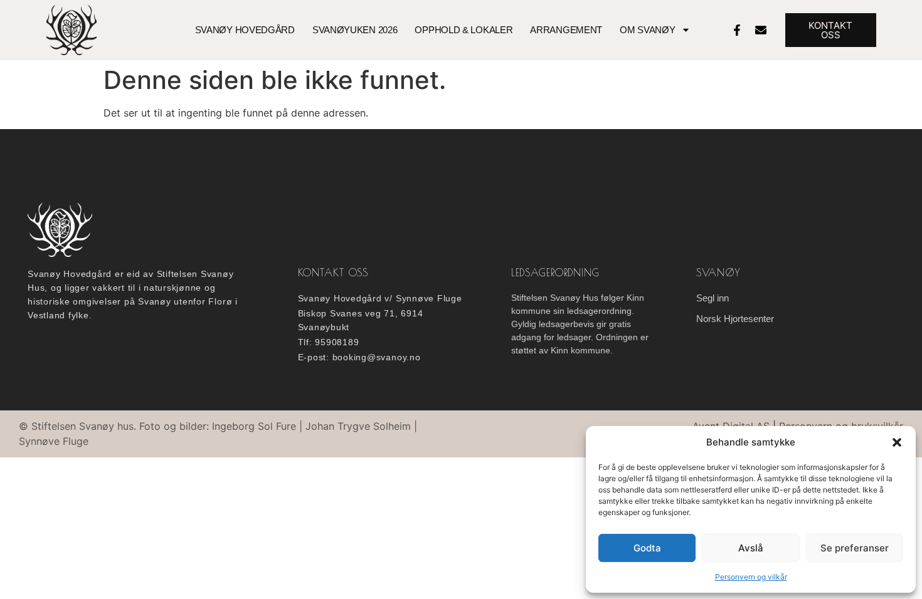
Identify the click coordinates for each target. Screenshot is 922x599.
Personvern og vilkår (751, 576)
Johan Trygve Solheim (358, 426)
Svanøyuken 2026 (355, 29)
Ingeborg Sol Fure (254, 426)
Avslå (750, 548)
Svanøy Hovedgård (245, 29)
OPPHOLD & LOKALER (463, 29)
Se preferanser (854, 548)
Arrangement (566, 29)
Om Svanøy (647, 29)
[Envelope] (760, 30)
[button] (897, 442)
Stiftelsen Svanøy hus (82, 426)
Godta (647, 548)
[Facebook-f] (737, 30)
